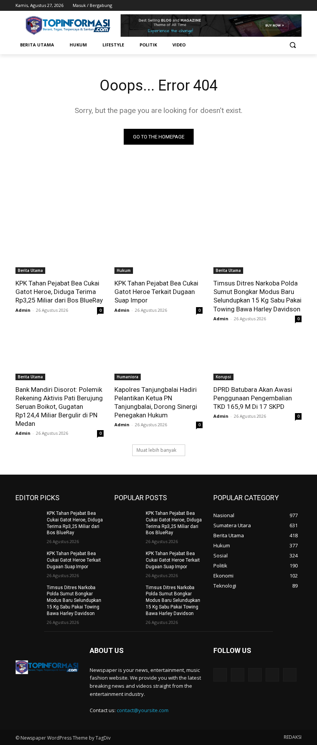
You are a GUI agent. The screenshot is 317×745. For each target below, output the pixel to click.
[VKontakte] (290, 675)
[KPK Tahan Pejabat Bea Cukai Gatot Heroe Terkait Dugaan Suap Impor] (158, 252)
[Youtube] (297, 5)
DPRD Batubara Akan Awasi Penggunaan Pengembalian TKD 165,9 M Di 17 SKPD (252, 398)
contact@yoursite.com (143, 710)
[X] (275, 5)
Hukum (124, 270)
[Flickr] (255, 675)
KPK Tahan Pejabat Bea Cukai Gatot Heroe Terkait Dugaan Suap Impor (156, 291)
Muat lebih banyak (156, 450)
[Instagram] (265, 5)
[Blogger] (220, 675)
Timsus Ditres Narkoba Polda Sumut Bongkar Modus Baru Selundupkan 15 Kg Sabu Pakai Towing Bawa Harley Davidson (257, 296)
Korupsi (223, 376)
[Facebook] (254, 5)
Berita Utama (30, 270)
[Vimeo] (286, 5)
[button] (292, 45)
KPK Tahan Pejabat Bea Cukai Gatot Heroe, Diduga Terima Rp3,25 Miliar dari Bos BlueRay (59, 291)
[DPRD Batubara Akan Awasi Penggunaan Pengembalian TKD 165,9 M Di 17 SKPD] (257, 358)
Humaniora (127, 376)
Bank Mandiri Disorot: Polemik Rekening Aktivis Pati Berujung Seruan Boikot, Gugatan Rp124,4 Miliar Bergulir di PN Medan (59, 406)
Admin (23, 310)
